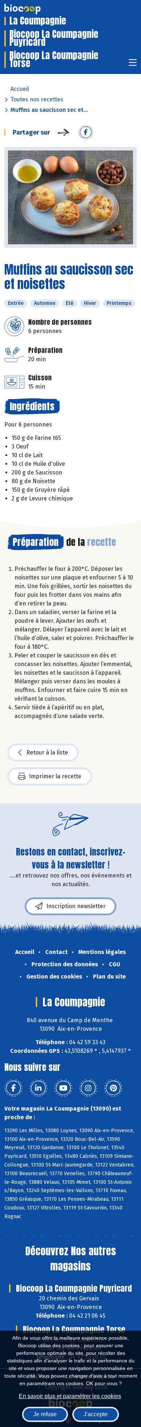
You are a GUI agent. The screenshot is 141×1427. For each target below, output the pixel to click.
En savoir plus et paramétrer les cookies (70, 1396)
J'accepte (96, 1414)
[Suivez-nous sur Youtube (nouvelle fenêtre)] (63, 1088)
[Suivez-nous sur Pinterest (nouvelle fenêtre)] (113, 1088)
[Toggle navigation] (133, 64)
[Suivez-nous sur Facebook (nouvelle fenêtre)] (13, 1088)
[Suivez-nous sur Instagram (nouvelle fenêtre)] (88, 1088)
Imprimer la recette (55, 776)
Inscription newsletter (76, 906)
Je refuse (45, 1414)
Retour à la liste (47, 752)
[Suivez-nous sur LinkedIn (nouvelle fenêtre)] (38, 1088)
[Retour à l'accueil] (33, 9)
